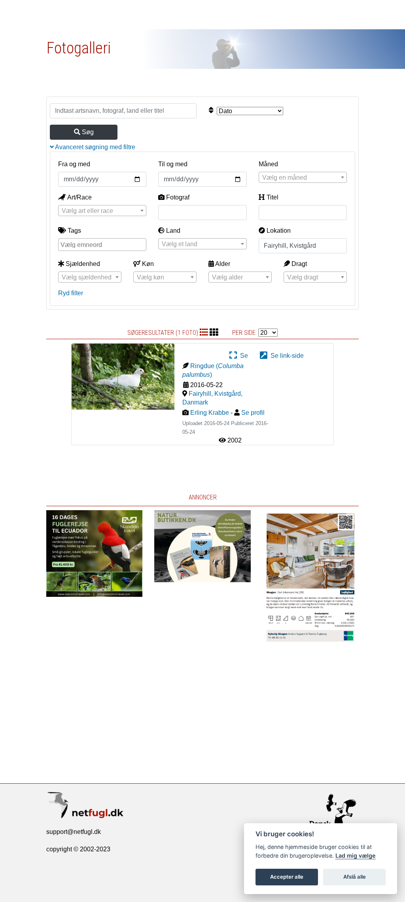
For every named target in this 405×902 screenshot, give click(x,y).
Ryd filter (70, 293)
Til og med (172, 164)
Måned (268, 164)
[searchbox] (103, 244)
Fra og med (74, 164)
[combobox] (303, 177)
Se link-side (285, 355)
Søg (87, 132)
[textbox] (302, 177)
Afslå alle (354, 877)
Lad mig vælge (355, 855)
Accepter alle (286, 877)
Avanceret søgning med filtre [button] (94, 147)
